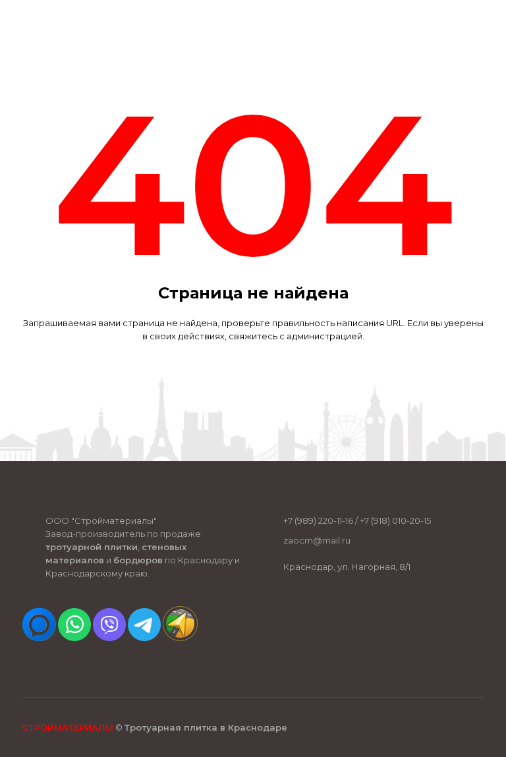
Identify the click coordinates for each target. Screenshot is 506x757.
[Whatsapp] (74, 637)
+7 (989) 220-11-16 (318, 520)
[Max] (39, 637)
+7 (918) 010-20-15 (395, 520)
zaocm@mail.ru (317, 540)
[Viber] (109, 637)
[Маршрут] (180, 637)
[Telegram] (144, 637)
